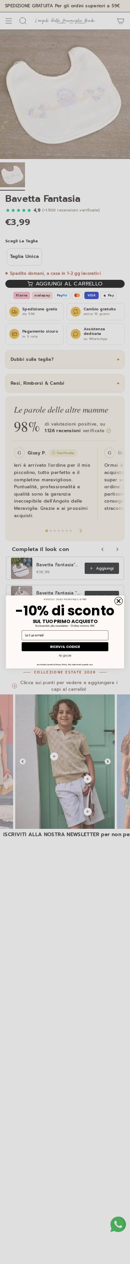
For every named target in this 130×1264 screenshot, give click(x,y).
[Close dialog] (119, 601)
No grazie (65, 656)
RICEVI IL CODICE (65, 646)
